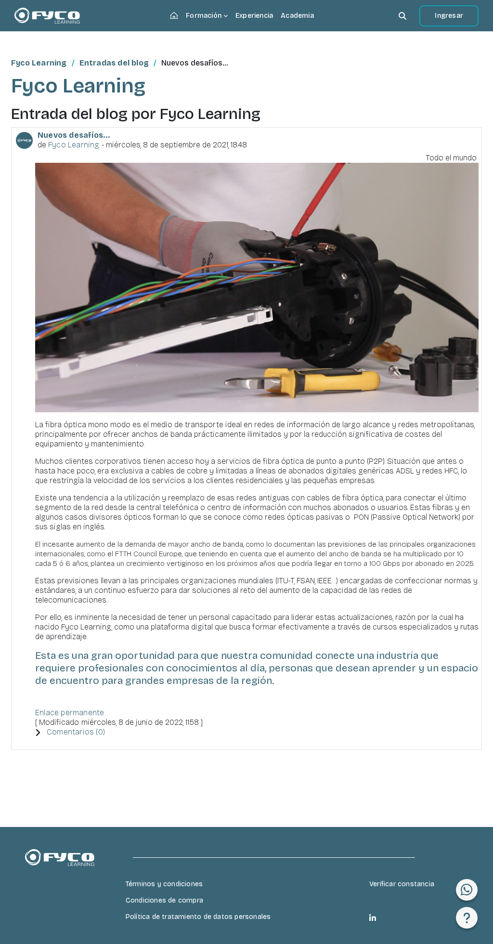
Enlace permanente (69, 712)
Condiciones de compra (164, 900)
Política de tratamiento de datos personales (198, 917)
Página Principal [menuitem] (176, 16)
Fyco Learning (39, 62)
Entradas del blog (114, 62)
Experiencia (254, 16)
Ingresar (449, 16)
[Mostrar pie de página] (467, 918)
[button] (402, 15)
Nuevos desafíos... (74, 135)
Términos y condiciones (164, 884)
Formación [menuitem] (203, 16)
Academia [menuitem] (297, 16)
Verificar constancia (401, 884)
